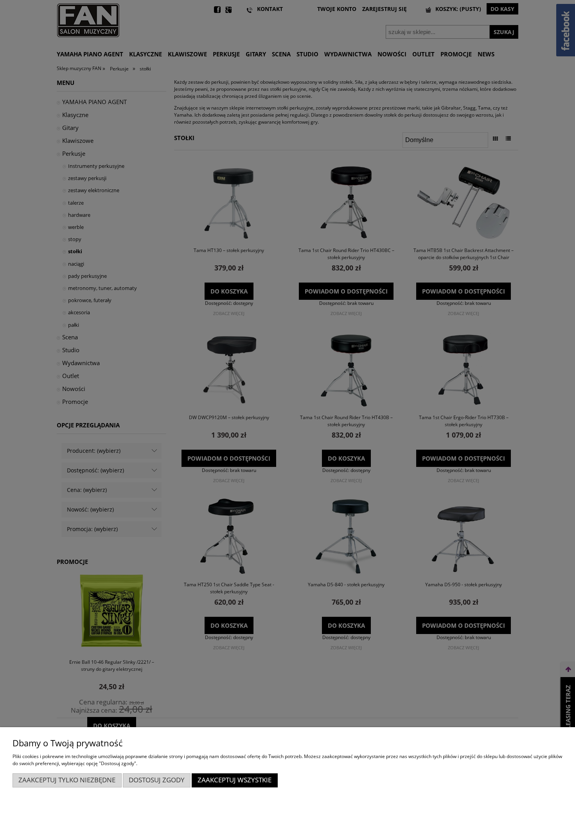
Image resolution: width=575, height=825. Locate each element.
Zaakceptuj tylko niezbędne (66, 779)
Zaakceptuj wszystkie (234, 779)
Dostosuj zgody (157, 779)
